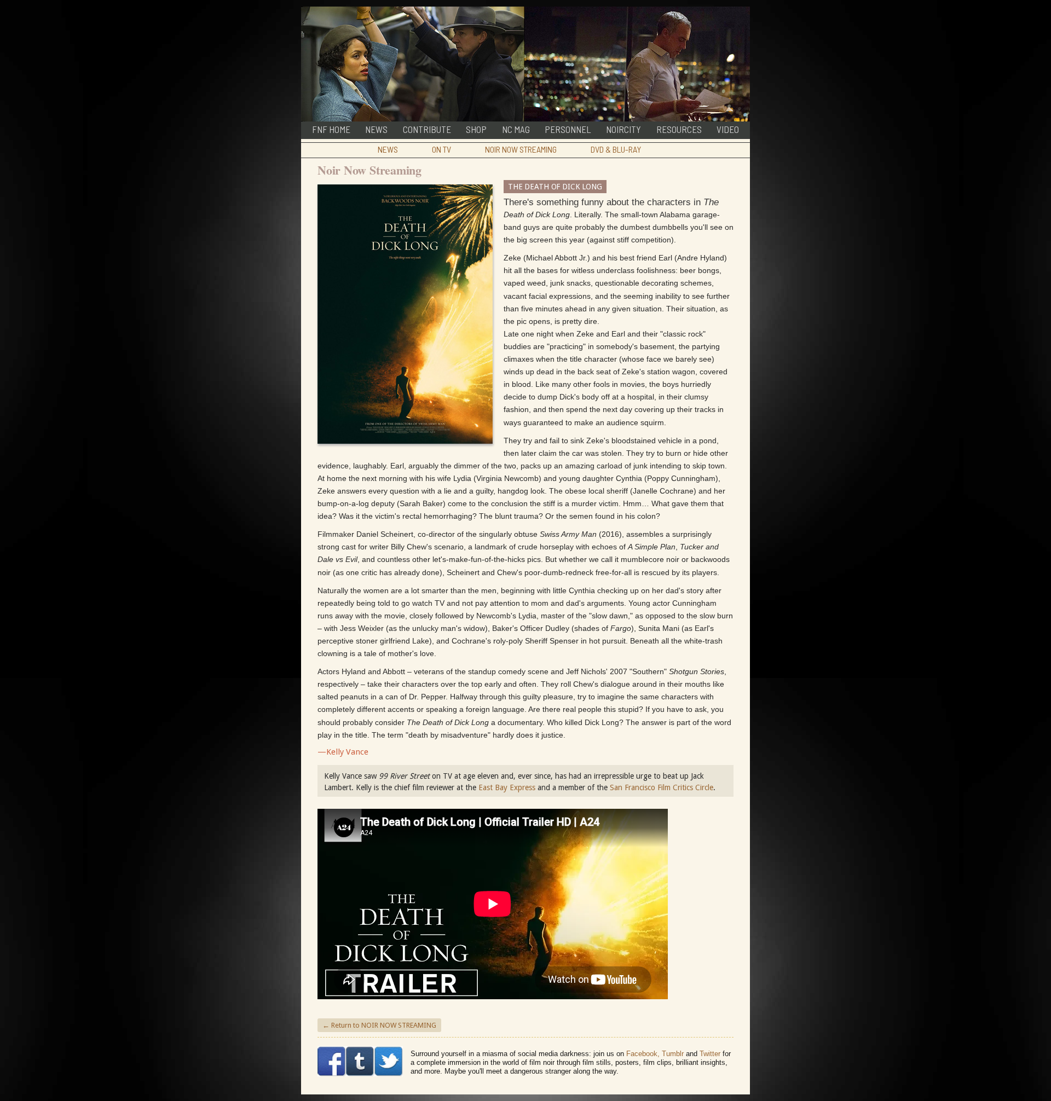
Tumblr (673, 1054)
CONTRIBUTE (427, 129)
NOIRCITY (623, 129)
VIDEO (728, 129)
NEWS (376, 129)
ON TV (441, 149)
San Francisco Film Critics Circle (661, 787)
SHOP (476, 129)
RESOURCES (679, 129)
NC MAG (516, 129)
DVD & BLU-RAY (616, 149)
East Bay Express (506, 787)
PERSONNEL (568, 129)
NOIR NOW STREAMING (521, 149)
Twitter (710, 1054)
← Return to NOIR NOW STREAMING (379, 1025)
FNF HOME (331, 129)
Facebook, (643, 1054)
